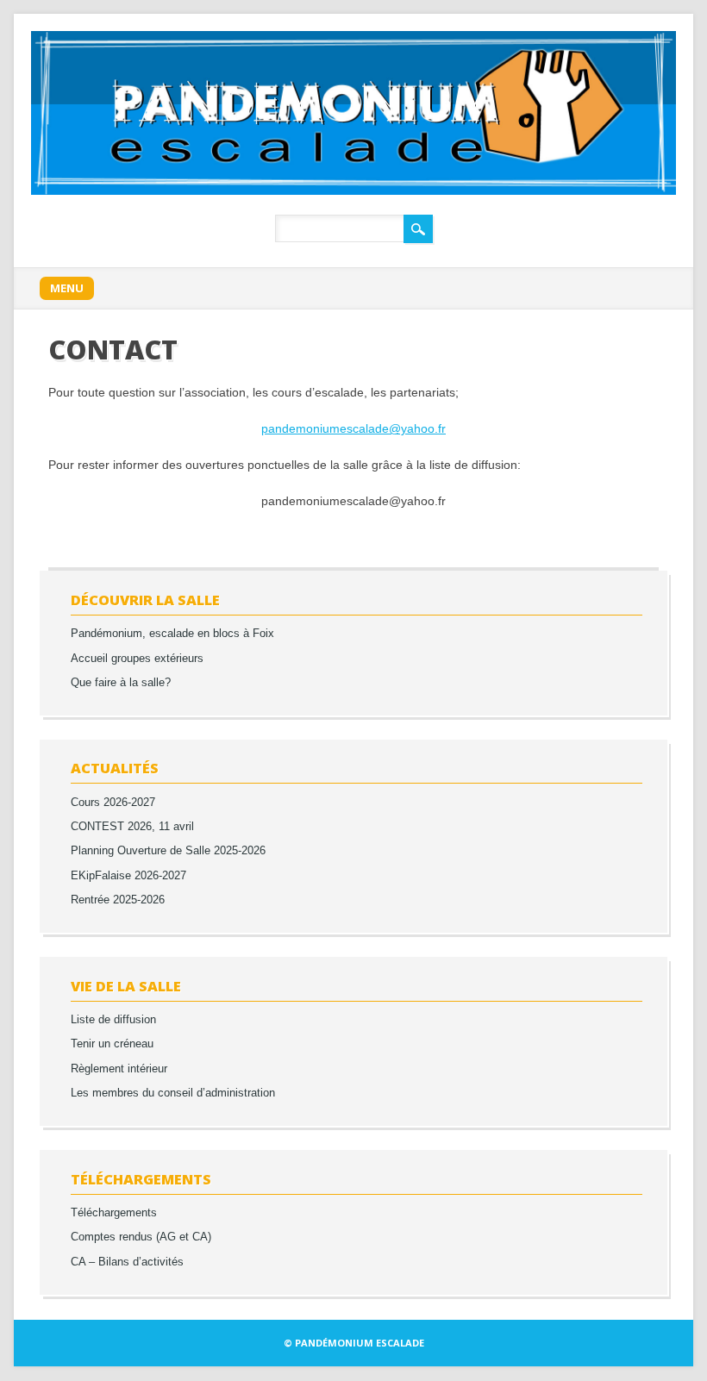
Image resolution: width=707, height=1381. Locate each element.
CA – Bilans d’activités (127, 1262)
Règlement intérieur (119, 1069)
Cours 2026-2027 (113, 803)
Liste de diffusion (113, 1020)
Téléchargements (114, 1213)
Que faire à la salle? (121, 683)
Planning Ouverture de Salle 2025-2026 (168, 851)
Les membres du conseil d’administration (173, 1093)
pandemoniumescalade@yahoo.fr (353, 428)
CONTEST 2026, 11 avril (132, 827)
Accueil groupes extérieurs (137, 659)
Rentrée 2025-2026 (118, 900)
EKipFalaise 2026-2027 (128, 876)
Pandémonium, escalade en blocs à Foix (172, 634)
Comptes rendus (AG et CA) (141, 1237)
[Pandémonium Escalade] (353, 190)
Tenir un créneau (112, 1044)
